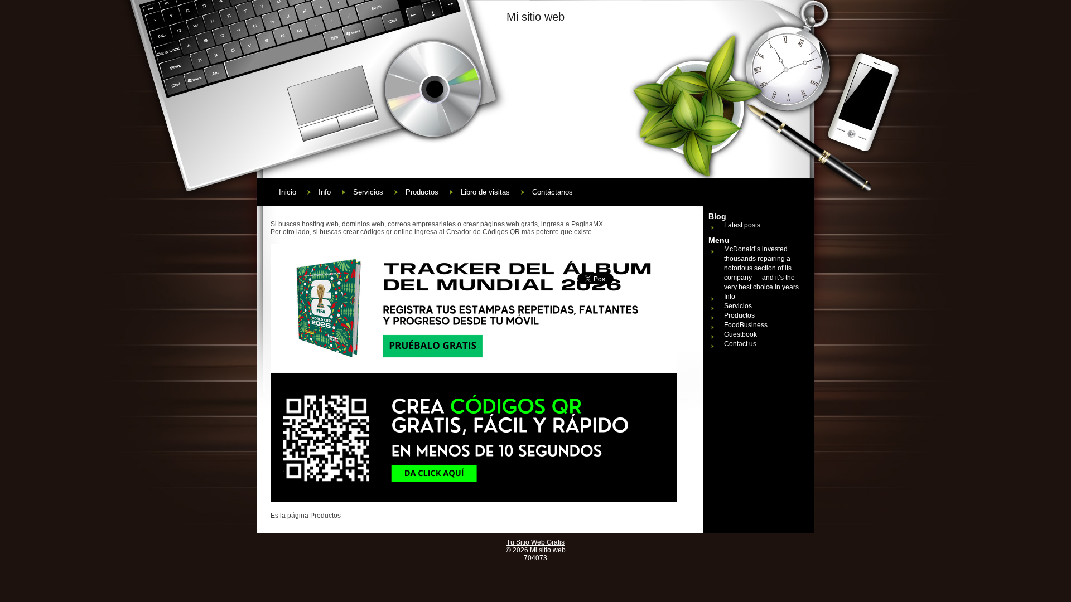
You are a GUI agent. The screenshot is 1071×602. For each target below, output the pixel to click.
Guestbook (740, 334)
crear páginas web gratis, (501, 224)
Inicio (287, 192)
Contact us (740, 344)
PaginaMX (587, 224)
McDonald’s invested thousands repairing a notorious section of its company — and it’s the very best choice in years (761, 268)
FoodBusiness (746, 325)
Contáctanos (552, 192)
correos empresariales (422, 224)
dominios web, (364, 224)
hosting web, (321, 224)
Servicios (368, 192)
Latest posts (742, 225)
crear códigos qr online (378, 232)
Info (325, 192)
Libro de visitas (485, 192)
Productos (422, 192)
